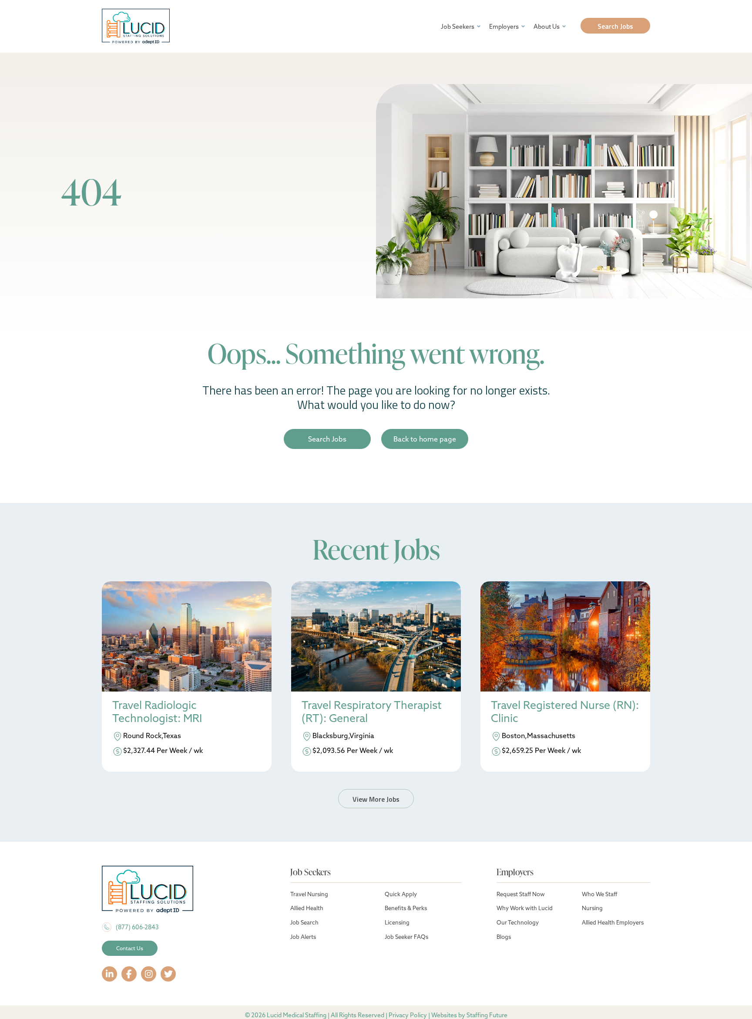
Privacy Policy (408, 1015)
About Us (547, 26)
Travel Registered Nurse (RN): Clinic (565, 711)
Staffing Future (487, 1015)
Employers (504, 26)
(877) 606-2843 (137, 927)
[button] (615, 26)
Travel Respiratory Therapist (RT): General (372, 711)
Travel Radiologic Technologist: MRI (157, 711)
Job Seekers (457, 26)
